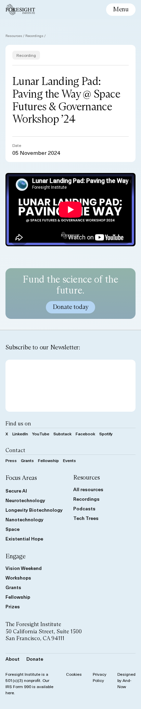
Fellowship (48, 460)
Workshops (18, 577)
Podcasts (84, 508)
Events (69, 460)
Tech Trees (86, 518)
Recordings (34, 35)
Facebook (85, 434)
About (12, 658)
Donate (34, 658)
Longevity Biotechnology (34, 509)
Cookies (74, 674)
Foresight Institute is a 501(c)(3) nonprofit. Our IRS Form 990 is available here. (29, 683)
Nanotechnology (24, 519)
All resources (88, 489)
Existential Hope (24, 538)
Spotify (106, 434)
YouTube (40, 434)
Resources (13, 35)
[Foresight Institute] (20, 9)
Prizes (12, 606)
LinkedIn (20, 434)
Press (11, 460)
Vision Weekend (23, 568)
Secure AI (16, 490)
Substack (62, 434)
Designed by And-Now (126, 680)
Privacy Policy (99, 677)
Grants (27, 460)
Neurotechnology (25, 500)
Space (12, 529)
